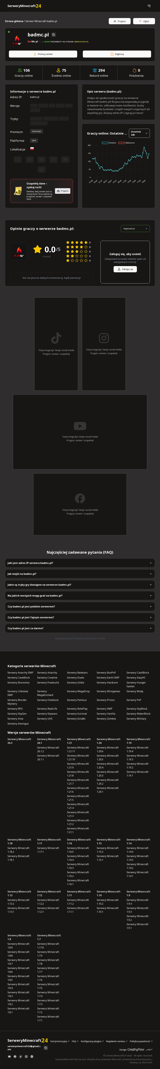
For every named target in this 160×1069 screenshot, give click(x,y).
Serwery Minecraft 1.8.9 (18, 945)
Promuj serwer (45, 54)
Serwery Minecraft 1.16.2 (78, 874)
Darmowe (36, 131)
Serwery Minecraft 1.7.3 (48, 1002)
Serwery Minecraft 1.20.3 (108, 773)
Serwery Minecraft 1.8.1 (18, 1010)
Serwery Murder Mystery (17, 701)
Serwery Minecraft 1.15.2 (108, 849)
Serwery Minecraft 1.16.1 (78, 882)
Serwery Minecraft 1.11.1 (78, 909)
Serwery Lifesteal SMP (18, 693)
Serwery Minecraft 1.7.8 (48, 961)
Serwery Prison (106, 700)
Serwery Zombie (106, 718)
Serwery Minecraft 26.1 (49, 741)
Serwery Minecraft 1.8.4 (18, 986)
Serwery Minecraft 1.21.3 (78, 814)
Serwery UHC (45, 718)
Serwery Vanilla (106, 713)
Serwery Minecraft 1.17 (49, 841)
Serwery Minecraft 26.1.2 (48, 749)
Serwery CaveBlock (19, 677)
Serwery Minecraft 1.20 (108, 741)
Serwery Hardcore (107, 682)
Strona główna (14, 21)
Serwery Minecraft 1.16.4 (78, 858)
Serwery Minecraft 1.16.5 (78, 849)
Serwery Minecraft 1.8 (19, 937)
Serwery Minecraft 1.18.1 (18, 858)
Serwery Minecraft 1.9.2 (137, 918)
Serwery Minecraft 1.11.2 (78, 901)
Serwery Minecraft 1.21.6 (78, 789)
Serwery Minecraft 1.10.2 (108, 901)
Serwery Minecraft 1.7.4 (48, 994)
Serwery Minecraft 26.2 (19, 741)
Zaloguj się (127, 269)
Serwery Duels (75, 677)
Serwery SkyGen (17, 713)
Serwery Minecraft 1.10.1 (108, 909)
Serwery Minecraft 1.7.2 (48, 1010)
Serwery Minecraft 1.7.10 (48, 945)
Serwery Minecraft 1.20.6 (108, 749)
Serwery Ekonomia (18, 682)
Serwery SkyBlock (137, 708)
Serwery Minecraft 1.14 (138, 841)
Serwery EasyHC (136, 677)
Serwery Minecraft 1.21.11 (78, 749)
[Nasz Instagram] (26, 1056)
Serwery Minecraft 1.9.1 (137, 926)
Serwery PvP (134, 700)
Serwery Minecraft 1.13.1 (18, 909)
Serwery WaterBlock (138, 713)
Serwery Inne (15, 718)
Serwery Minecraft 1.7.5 (48, 986)
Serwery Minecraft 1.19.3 (137, 757)
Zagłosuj (119, 54)
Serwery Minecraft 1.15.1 (108, 858)
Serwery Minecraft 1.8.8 (18, 953)
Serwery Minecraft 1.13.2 (18, 901)
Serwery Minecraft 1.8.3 (18, 994)
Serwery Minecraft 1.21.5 (78, 798)
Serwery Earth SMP (108, 677)
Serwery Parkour (77, 700)
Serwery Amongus (18, 723)
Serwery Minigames (108, 691)
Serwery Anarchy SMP (20, 672)
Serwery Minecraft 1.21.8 (78, 773)
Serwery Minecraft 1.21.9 (78, 765)
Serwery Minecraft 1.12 (49, 893)
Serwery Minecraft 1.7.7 (48, 970)
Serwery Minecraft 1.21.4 (78, 806)
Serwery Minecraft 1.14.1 (137, 874)
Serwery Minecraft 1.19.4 (137, 749)
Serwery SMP (104, 708)
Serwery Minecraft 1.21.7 (78, 781)
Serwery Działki (76, 718)
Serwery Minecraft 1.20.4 (108, 765)
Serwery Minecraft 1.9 (138, 893)
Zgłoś (146, 21)
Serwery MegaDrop (78, 691)
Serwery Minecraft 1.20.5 (108, 757)
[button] (148, 5)
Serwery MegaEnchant (45, 693)
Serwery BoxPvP (106, 672)
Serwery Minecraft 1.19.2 (137, 765)
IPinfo (101, 638)
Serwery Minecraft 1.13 (19, 893)
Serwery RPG (15, 708)
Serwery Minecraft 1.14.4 (137, 849)
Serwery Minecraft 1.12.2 (48, 901)
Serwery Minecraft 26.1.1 (48, 757)
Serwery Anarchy (47, 672)
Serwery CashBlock (138, 672)
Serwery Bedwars (77, 672)
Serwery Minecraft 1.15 (108, 841)
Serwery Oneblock (48, 700)
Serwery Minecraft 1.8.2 (18, 1002)
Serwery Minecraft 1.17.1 (48, 849)
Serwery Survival (77, 713)
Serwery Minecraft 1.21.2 (78, 822)
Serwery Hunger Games (136, 684)
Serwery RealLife (47, 708)
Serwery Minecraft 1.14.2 (137, 866)
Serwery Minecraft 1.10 (108, 893)
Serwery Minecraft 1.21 (79, 741)
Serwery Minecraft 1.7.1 (48, 1018)
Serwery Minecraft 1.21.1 (78, 830)
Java (34, 140)
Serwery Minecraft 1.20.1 (108, 789)
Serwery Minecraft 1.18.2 (18, 849)
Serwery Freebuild (48, 682)
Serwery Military (136, 718)
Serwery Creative (47, 677)
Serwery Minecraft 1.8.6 (18, 970)
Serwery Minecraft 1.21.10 (78, 757)
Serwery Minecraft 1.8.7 (18, 961)
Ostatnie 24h (136, 133)
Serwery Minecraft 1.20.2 (108, 781)
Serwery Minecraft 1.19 (138, 741)
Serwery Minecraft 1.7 (49, 937)
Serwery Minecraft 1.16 (79, 841)
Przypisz (122, 21)
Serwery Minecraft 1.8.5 (18, 978)
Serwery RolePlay (77, 708)
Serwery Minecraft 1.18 (19, 841)
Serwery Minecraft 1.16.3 (78, 866)
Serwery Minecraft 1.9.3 (137, 909)
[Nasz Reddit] (32, 1056)
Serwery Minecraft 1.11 (79, 893)
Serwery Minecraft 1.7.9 (48, 953)
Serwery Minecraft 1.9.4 (137, 901)
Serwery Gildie (75, 682)
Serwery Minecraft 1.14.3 (137, 858)
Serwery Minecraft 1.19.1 (137, 773)
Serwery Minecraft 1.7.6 (48, 978)
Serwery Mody (135, 691)
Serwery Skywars (47, 713)
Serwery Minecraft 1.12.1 (48, 909)
